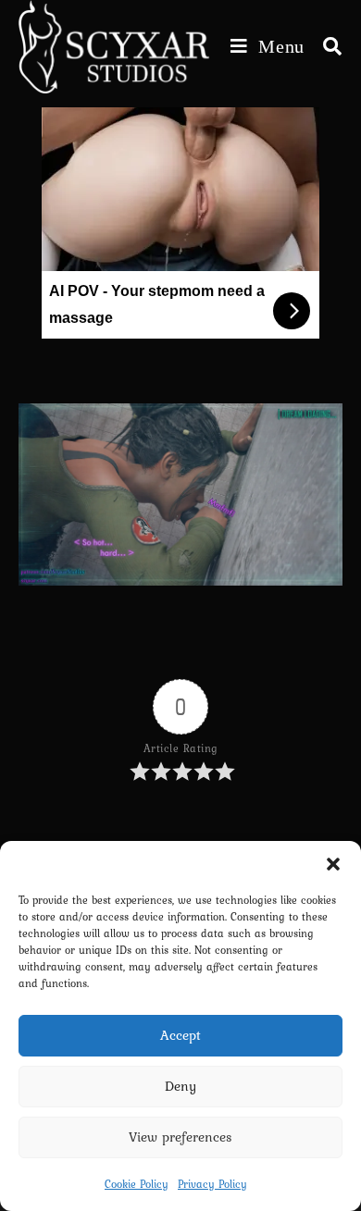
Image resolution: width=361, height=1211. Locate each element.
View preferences (180, 1137)
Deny (180, 1086)
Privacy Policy (212, 1184)
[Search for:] (325, 46)
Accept (180, 1035)
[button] (333, 864)
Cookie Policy (136, 1184)
